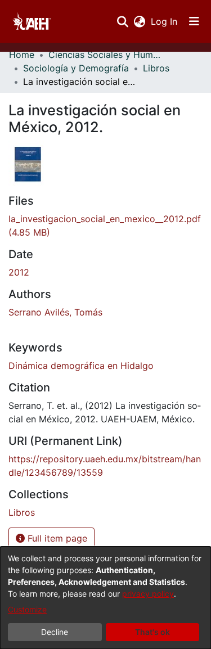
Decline (54, 632)
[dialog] (105, 598)
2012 (18, 272)
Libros (156, 68)
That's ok (152, 632)
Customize (27, 609)
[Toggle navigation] (194, 21)
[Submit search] (122, 21)
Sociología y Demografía (76, 68)
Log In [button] (164, 21)
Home (21, 54)
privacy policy (148, 593)
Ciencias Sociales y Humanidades (104, 54)
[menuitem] (139, 21)
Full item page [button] (56, 538)
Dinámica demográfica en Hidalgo (81, 365)
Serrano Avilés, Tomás (55, 312)
